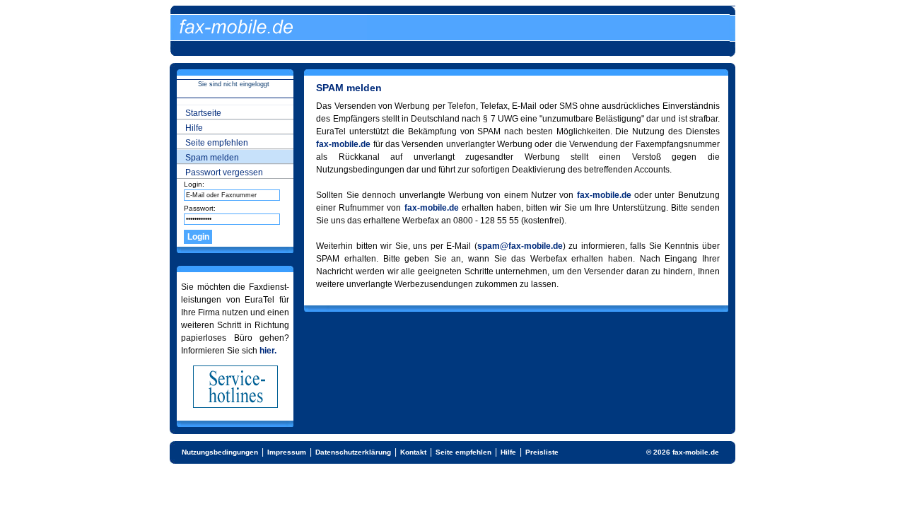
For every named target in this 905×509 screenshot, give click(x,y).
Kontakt (413, 452)
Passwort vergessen (224, 172)
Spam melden (212, 158)
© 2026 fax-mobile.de (682, 452)
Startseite (203, 113)
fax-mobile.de (343, 144)
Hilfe (194, 128)
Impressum (286, 452)
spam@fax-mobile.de (520, 246)
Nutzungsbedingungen (220, 452)
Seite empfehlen (216, 143)
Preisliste (542, 452)
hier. (267, 351)
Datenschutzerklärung (353, 452)
